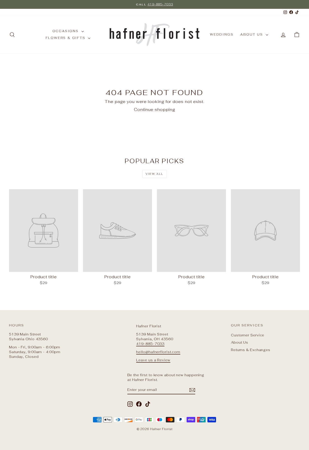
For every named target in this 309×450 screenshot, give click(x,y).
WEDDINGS (221, 34)
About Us (239, 342)
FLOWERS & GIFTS (66, 38)
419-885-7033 (150, 344)
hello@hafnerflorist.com (158, 352)
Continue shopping (154, 109)
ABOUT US (252, 34)
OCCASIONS (66, 31)
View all (154, 174)
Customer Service (247, 335)
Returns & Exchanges (250, 350)
